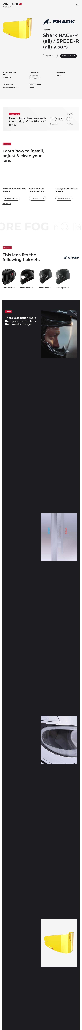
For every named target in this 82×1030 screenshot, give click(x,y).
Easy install (49, 56)
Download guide (10, 198)
